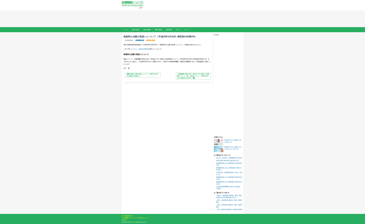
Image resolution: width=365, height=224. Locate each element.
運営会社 (124, 220)
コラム (186, 29)
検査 (153, 40)
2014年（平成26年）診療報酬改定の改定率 (229, 157)
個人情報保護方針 (127, 216)
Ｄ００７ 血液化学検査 (139, 49)
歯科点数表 (147, 29)
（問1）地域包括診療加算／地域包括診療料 (229, 209)
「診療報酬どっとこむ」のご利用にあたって (135, 218)
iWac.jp (133, 222)
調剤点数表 (158, 29)
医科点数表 (136, 29)
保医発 (148, 40)
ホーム (126, 29)
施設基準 (169, 29)
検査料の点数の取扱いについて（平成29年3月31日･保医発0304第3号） (143, 75)
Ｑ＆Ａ (178, 29)
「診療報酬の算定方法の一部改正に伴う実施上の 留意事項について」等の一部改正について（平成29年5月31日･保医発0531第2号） (193, 76)
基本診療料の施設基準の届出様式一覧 (227, 160)
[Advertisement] (194, 13)
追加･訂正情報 (140, 40)
